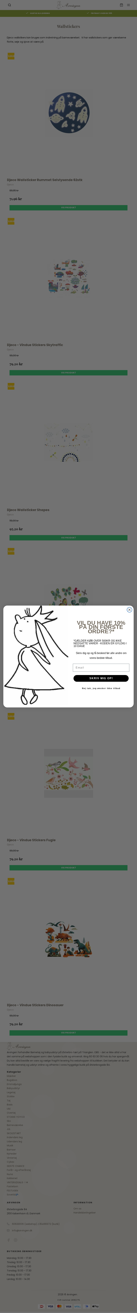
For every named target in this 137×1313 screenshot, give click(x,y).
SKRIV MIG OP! (101, 678)
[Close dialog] (129, 609)
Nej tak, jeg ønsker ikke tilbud (101, 688)
